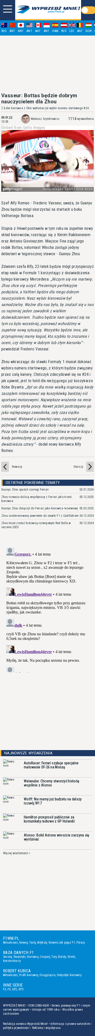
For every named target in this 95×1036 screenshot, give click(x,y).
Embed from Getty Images (23, 128)
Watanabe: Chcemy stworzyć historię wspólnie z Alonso (52, 783)
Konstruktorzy (12, 961)
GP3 (21, 989)
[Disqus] (47, 608)
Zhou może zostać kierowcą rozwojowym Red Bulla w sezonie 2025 (36, 525)
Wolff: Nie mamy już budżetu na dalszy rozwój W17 (53, 801)
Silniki (71, 957)
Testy (32, 942)
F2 (4, 989)
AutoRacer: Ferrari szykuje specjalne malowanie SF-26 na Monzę (51, 765)
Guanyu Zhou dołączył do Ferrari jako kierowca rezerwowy (39, 508)
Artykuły (42, 942)
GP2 (14, 989)
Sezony (7, 957)
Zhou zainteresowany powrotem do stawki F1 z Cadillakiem (40, 515)
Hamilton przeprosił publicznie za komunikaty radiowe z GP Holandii (49, 819)
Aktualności (10, 942)
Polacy (81, 942)
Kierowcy (33, 957)
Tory (53, 957)
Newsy (23, 942)
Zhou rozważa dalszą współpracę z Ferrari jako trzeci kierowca (36, 499)
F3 (9, 989)
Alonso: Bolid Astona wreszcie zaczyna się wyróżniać (56, 837)
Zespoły (45, 957)
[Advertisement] (47, 64)
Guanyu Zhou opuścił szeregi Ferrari (25, 489)
